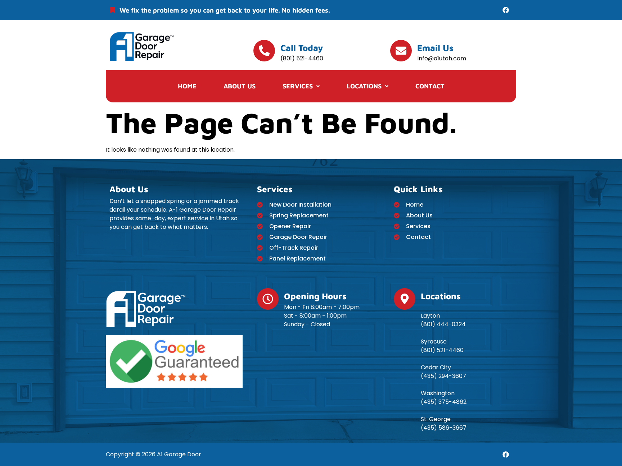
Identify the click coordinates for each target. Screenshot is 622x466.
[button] (301, 86)
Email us (435, 48)
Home (187, 86)
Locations (364, 86)
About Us (240, 86)
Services (298, 86)
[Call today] (264, 50)
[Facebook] (505, 10)
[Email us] (401, 50)
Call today (301, 48)
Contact (430, 86)
